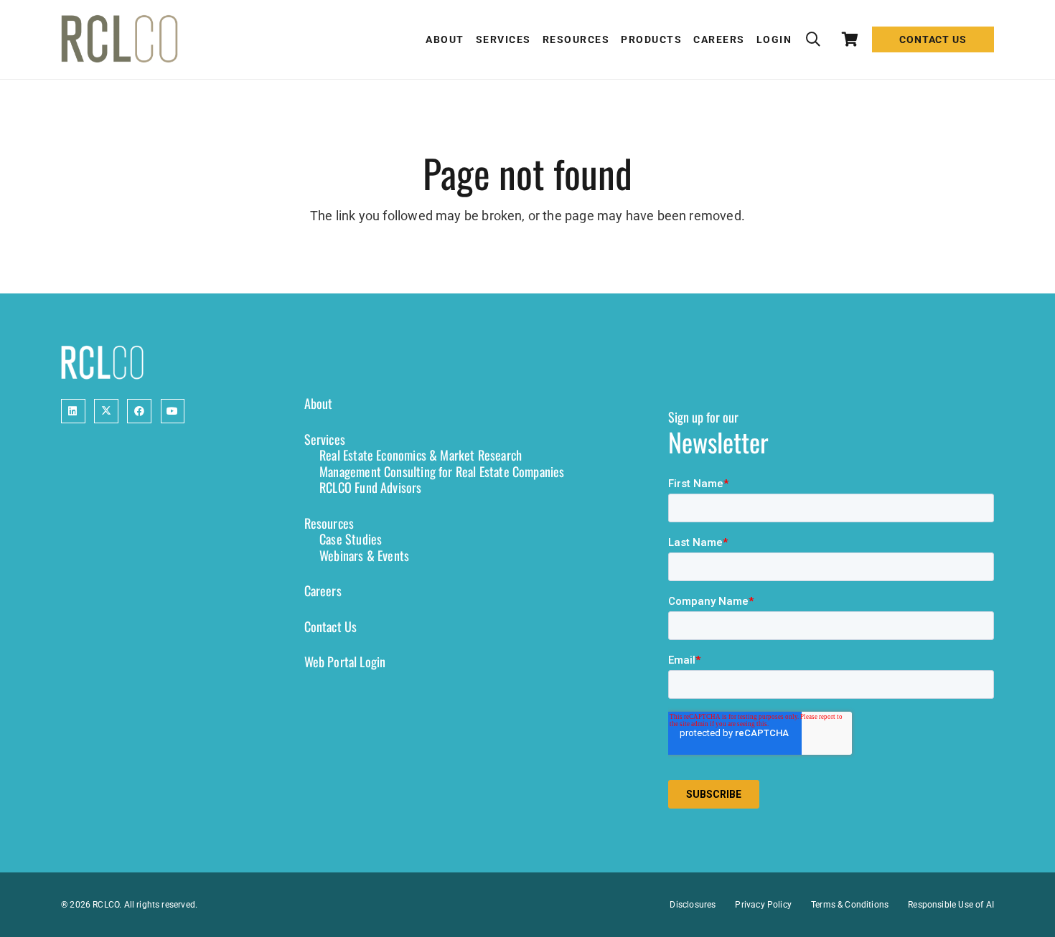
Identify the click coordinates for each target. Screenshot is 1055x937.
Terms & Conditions (849, 905)
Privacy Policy (763, 905)
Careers (323, 590)
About (318, 403)
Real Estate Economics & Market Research (420, 455)
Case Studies (350, 538)
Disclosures (693, 905)
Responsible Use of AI (951, 905)
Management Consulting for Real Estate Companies (441, 471)
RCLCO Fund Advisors (370, 487)
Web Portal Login (345, 661)
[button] (813, 39)
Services (324, 439)
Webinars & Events (364, 555)
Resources (329, 523)
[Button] (73, 411)
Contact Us (330, 626)
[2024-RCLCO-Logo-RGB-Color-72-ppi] (119, 39)
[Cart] (850, 39)
